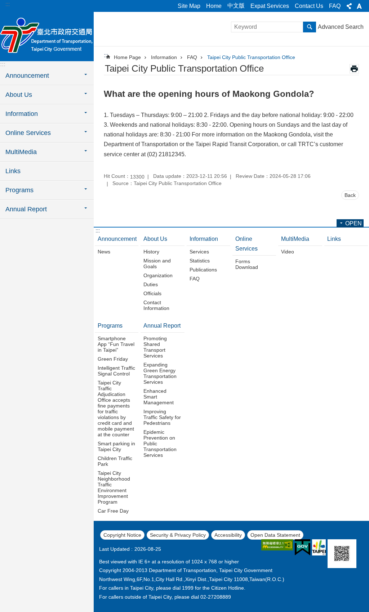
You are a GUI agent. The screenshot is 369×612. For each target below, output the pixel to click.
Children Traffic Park (115, 461)
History (151, 252)
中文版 (236, 6)
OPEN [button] (353, 223)
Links (13, 171)
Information (164, 57)
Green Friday (113, 359)
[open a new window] (277, 544)
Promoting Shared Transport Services (155, 347)
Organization (158, 275)
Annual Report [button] (26, 209)
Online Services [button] (28, 132)
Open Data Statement (275, 535)
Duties (150, 284)
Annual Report (162, 326)
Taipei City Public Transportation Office (251, 57)
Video (287, 252)
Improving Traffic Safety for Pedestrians (162, 417)
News (104, 252)
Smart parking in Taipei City (116, 446)
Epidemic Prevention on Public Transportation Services (160, 443)
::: (7, 4)
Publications (203, 270)
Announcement (117, 239)
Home (214, 6)
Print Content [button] (354, 68)
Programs (110, 326)
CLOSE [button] (349, 6)
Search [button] (309, 27)
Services (199, 252)
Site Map (189, 6)
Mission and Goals (157, 263)
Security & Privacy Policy (178, 535)
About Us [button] (18, 94)
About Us (155, 239)
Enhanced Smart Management (158, 396)
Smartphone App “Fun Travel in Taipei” (116, 344)
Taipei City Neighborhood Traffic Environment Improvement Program (114, 487)
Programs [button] (19, 190)
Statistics (200, 261)
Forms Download (246, 264)
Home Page (127, 57)
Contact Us (309, 6)
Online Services (246, 244)
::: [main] (106, 55)
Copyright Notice (122, 535)
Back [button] (350, 195)
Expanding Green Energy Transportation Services (160, 373)
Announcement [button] (27, 75)
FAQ (335, 6)
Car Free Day (113, 511)
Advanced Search (341, 27)
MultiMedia (295, 239)
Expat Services (269, 6)
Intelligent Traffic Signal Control (116, 371)
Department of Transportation (47, 36)
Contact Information (156, 305)
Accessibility (228, 535)
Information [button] (21, 113)
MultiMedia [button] (21, 152)
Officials (152, 293)
